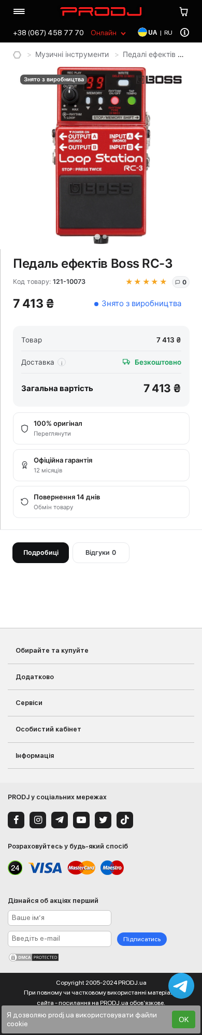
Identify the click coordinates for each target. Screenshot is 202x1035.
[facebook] (16, 820)
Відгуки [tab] (100, 552)
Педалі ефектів (149, 54)
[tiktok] (125, 820)
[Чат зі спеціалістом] (181, 986)
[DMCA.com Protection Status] (101, 957)
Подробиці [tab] (41, 552)
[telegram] (59, 820)
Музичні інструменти (72, 54)
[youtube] (81, 820)
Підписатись (142, 939)
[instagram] (38, 820)
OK (184, 1019)
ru (168, 32)
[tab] (97, 236)
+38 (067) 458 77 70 (48, 32)
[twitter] (103, 820)
